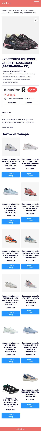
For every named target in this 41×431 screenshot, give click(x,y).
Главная (4, 10)
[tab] (6, 113)
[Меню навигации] (36, 3)
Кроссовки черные (17, 79)
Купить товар (11, 175)
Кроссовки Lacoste (10, 76)
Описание (6, 113)
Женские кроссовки (16, 10)
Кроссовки (30, 74)
